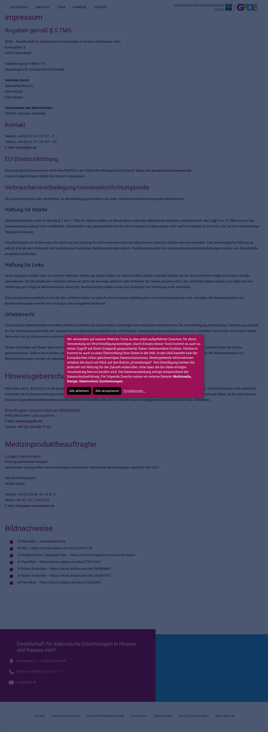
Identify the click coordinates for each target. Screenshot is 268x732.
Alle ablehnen (79, 391)
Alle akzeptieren (107, 391)
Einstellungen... (134, 391)
